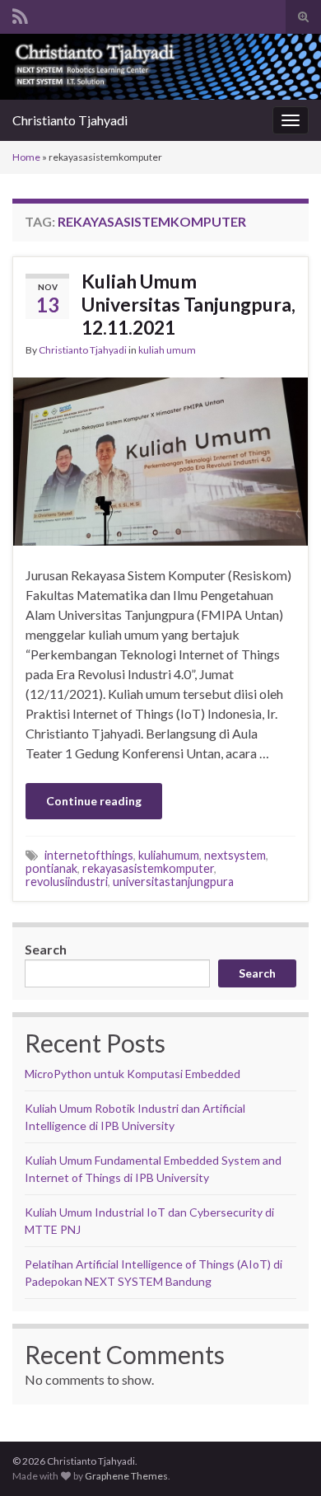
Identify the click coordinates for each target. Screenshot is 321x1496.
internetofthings (88, 855)
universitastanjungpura (173, 882)
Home (26, 157)
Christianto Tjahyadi (70, 120)
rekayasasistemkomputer (148, 868)
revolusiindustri (67, 882)
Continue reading (94, 801)
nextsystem (235, 855)
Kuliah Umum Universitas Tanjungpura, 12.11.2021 (188, 304)
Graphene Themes (126, 1476)
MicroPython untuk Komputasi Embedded (132, 1074)
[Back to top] (284, 1459)
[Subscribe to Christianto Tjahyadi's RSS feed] (20, 14)
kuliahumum (168, 855)
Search (46, 949)
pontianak (51, 868)
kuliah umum (167, 350)
